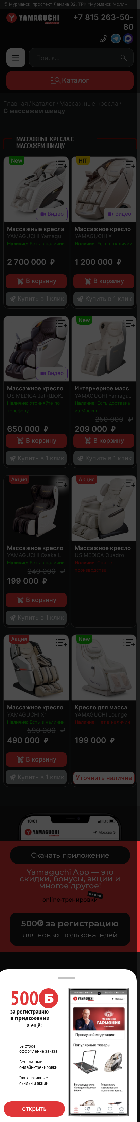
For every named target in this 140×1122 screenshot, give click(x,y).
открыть (34, 1108)
